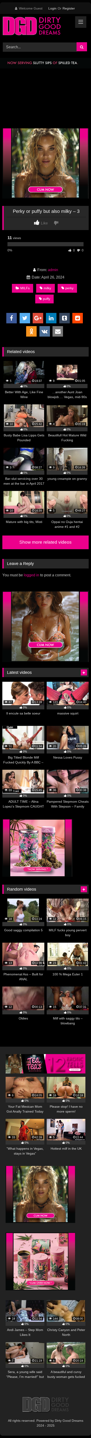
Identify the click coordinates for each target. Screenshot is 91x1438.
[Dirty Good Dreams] (37, 27)
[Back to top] (76, 1424)
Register (69, 8)
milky (47, 288)
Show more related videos (45, 542)
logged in (31, 575)
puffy (46, 299)
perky (69, 288)
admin (53, 270)
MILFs (25, 288)
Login (52, 8)
